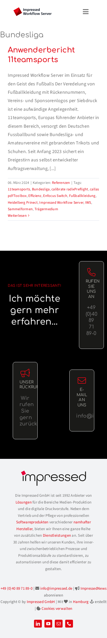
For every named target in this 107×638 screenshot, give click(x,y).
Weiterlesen (17, 215)
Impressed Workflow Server (61, 202)
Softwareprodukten (32, 522)
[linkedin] (38, 624)
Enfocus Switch (55, 195)
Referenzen (61, 182)
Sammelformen (20, 209)
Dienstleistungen (57, 535)
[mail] (59, 624)
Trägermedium (46, 209)
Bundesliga (41, 189)
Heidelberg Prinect (23, 202)
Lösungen (24, 502)
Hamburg (81, 602)
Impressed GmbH (41, 602)
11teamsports (19, 189)
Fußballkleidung (82, 195)
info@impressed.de (56, 588)
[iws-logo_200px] (32, 9)
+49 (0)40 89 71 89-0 (16, 588)
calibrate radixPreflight (69, 189)
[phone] (69, 624)
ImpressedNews (94, 588)
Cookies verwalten (57, 608)
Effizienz (34, 195)
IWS (88, 202)
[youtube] (48, 624)
